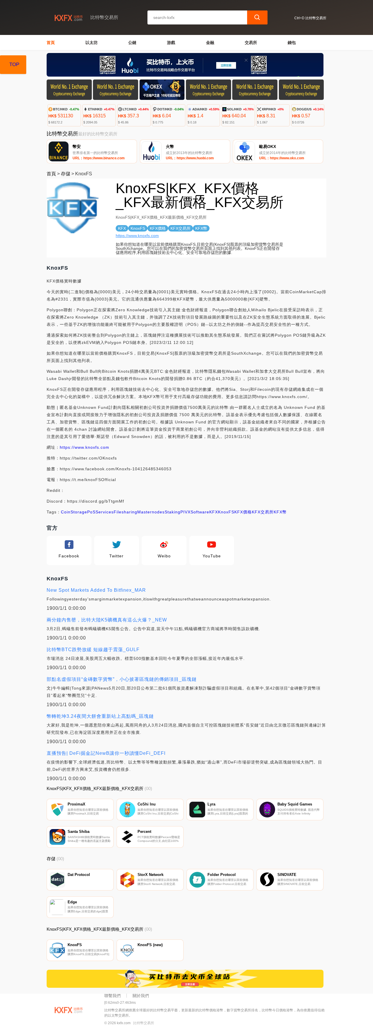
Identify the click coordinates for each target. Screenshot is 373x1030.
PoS (91, 512)
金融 (210, 42)
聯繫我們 (112, 996)
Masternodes (151, 512)
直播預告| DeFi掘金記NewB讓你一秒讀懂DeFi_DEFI (106, 753)
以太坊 (91, 42)
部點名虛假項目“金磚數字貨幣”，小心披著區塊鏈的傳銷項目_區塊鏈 (122, 679)
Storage (79, 512)
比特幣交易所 (143, 1023)
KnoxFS (226, 512)
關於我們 (141, 996)
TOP (14, 64)
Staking (172, 512)
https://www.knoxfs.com (137, 235)
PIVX (185, 512)
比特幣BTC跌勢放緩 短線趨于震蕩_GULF (93, 649)
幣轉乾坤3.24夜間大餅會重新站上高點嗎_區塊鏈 (100, 716)
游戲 (171, 42)
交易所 (251, 42)
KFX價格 (243, 512)
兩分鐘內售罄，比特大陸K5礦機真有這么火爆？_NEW (107, 619)
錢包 (292, 42)
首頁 (51, 42)
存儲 (65, 173)
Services (105, 512)
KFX (213, 512)
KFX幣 (280, 512)
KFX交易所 (263, 512)
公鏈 (132, 42)
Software (200, 512)
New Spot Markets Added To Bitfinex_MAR (96, 590)
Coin (66, 512)
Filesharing (125, 512)
